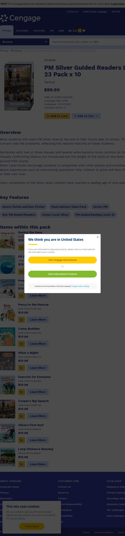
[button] (97, 237)
